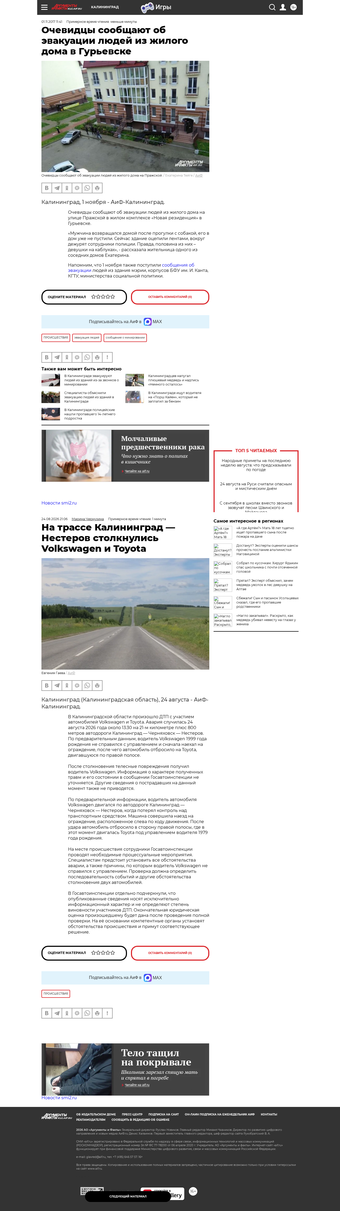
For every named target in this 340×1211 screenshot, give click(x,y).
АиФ (199, 175)
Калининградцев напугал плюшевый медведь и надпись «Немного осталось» (173, 380)
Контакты (269, 1114)
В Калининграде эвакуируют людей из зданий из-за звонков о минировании (91, 380)
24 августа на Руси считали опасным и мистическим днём (256, 486)
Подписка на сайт (163, 1114)
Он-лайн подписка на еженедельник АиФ (220, 1114)
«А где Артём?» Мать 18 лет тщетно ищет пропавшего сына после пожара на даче (265, 532)
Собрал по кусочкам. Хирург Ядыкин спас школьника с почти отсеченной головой (267, 567)
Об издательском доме (96, 1114)
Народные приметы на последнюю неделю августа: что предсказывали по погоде (256, 465)
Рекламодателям (90, 1120)
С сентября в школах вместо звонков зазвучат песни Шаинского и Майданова (256, 508)
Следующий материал (128, 1196)
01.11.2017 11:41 (51, 22)
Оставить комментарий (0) (170, 297)
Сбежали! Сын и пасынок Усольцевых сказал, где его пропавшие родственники (267, 602)
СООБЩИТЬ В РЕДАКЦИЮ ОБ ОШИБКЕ (140, 1120)
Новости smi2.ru (59, 503)
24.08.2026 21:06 (54, 519)
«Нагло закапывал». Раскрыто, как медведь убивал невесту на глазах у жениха (266, 620)
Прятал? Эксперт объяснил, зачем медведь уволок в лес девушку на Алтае (264, 585)
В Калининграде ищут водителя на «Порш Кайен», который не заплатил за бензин (174, 397)
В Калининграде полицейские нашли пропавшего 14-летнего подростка (90, 414)
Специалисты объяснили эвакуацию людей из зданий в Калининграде (89, 397)
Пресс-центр (132, 1114)
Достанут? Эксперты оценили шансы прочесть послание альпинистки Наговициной (267, 550)
